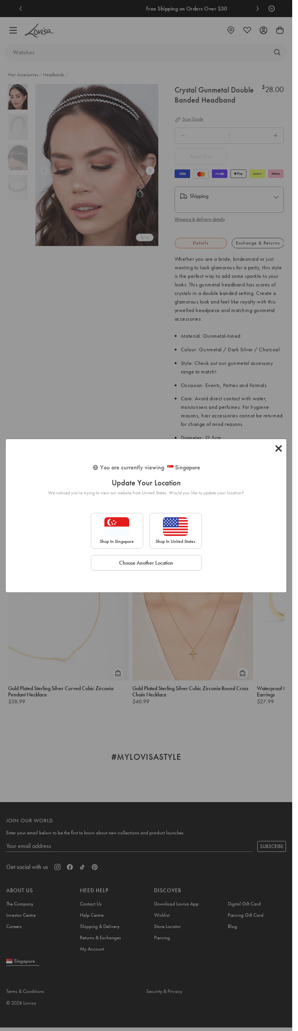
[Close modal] (278, 448)
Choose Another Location (146, 562)
